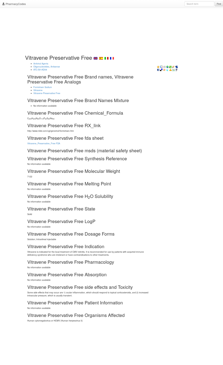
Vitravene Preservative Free (46, 93)
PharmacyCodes (15, 4)
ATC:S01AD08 (40, 69)
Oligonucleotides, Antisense (46, 66)
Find (219, 3)
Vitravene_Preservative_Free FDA (43, 143)
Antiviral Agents (40, 63)
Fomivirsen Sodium (42, 87)
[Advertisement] (111, 30)
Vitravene (37, 90)
